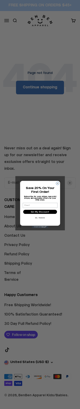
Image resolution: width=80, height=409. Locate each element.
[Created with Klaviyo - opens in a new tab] (40, 227)
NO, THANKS (40, 218)
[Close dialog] (57, 183)
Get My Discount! (40, 212)
